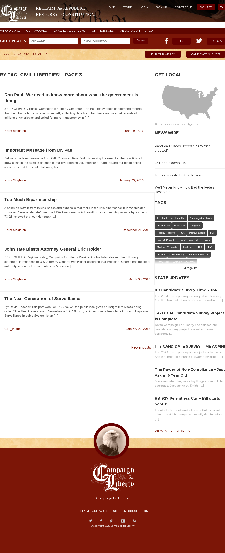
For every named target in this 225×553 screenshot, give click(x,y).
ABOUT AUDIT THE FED (136, 30)
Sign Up (161, 7)
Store (127, 7)
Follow (216, 40)
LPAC (210, 247)
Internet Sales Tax (199, 254)
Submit (141, 40)
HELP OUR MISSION (163, 54)
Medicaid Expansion (167, 247)
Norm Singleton (15, 130)
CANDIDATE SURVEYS (69, 30)
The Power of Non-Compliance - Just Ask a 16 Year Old (190, 372)
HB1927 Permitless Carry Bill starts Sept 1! (187, 401)
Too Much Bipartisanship (30, 199)
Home (110, 7)
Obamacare (163, 225)
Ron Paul (162, 218)
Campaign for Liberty (201, 218)
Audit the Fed (178, 218)
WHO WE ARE (10, 30)
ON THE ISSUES (103, 30)
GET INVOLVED (36, 30)
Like (181, 40)
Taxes (206, 240)
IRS (200, 247)
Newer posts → (143, 347)
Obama (161, 254)
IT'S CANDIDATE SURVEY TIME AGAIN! (190, 346)
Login (144, 7)
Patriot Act (188, 247)
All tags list (190, 268)
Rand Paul (179, 225)
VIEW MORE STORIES (172, 431)
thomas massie (197, 232)
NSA (182, 232)
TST (212, 232)
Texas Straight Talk (188, 240)
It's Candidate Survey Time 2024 (186, 290)
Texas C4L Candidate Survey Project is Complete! (189, 316)
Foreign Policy (177, 254)
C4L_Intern (12, 329)
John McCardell (165, 240)
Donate (206, 7)
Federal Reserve (166, 232)
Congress (195, 225)
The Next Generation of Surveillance (42, 298)
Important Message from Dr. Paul (39, 150)
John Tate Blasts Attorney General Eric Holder (52, 249)
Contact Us (183, 7)
